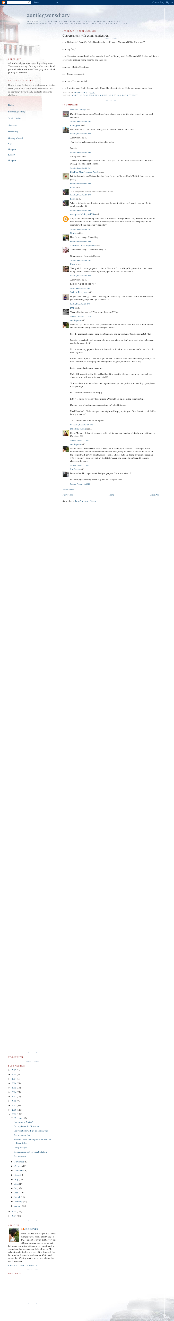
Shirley (73, 232)
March (17, 1197)
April (17, 1192)
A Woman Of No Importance (83, 245)
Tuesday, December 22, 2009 (80, 316)
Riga (10, 143)
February (18, 1201)
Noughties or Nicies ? (23, 1121)
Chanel (104, 95)
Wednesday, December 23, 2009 (81, 425)
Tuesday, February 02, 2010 (80, 484)
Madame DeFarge (78, 109)
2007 (14, 1215)
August (18, 1174)
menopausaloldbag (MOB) (82, 214)
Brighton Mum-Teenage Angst (84, 171)
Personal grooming (16, 111)
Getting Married (15, 138)
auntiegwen (75, 320)
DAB (72, 307)
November (19, 1161)
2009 (14, 1114)
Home (111, 494)
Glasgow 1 (13, 149)
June (16, 1183)
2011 (14, 1105)
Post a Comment (68, 489)
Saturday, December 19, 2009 (80, 121)
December (19, 1118)
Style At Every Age (79, 292)
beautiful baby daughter (85, 95)
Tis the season (20, 1156)
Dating (11, 104)
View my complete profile (22, 1265)
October (18, 1166)
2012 (14, 1100)
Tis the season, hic (22, 1135)
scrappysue (75, 125)
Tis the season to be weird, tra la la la (30, 1151)
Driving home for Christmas (26, 1126)
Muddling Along (78, 428)
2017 (14, 1078)
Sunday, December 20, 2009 (80, 288)
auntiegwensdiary (48, 15)
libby (72, 264)
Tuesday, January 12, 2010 (79, 440)
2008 (14, 1211)
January (18, 1205)
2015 (14, 1087)
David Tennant (130, 95)
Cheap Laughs (20, 1147)
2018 (14, 1074)
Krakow (11, 154)
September (19, 1170)
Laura (72, 187)
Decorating (13, 131)
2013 (14, 1096)
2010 (14, 1109)
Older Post (154, 494)
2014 (14, 1092)
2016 (14, 1083)
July (16, 1179)
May (16, 1188)
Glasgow (12, 160)
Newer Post (68, 494)
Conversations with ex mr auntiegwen (31, 1130)
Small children (15, 118)
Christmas (115, 95)
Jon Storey (75, 469)
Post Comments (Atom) (85, 501)
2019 (14, 1069)
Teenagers (12, 124)
